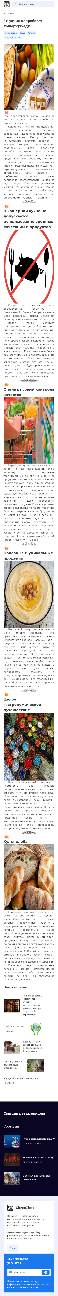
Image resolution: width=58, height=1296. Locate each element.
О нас (13, 1248)
